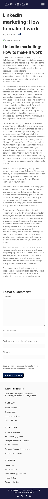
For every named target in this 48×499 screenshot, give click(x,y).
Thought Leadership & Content (17, 441)
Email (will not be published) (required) (20, 341)
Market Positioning (12, 432)
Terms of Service (12, 482)
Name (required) (10, 330)
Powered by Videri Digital (24, 492)
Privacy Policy (10, 478)
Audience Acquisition (13, 453)
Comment (7, 296)
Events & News (11, 420)
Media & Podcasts (12, 445)
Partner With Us (11, 469)
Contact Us (9, 465)
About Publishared (12, 408)
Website (6, 352)
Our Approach (10, 412)
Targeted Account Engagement (17, 449)
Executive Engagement (14, 437)
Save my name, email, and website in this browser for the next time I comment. (21, 367)
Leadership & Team (12, 416)
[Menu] (43, 4)
